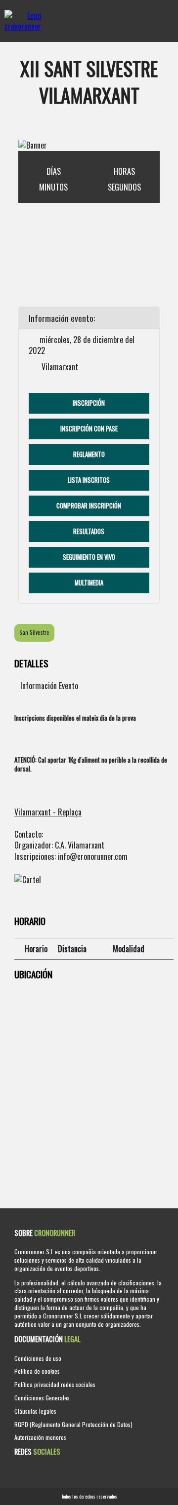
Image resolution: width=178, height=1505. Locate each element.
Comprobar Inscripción (88, 505)
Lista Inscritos (89, 480)
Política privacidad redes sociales (54, 1384)
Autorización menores (40, 1437)
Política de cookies (37, 1371)
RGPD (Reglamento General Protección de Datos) (73, 1424)
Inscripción (89, 403)
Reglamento (89, 454)
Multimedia (89, 582)
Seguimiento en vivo (89, 557)
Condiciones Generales (42, 1397)
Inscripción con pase (89, 428)
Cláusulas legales (35, 1411)
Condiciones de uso (37, 1358)
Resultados (88, 531)
